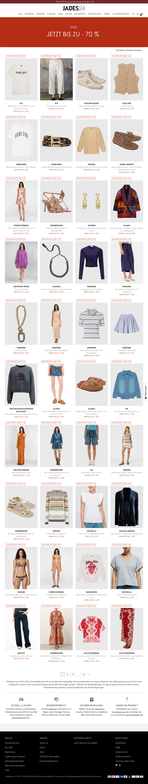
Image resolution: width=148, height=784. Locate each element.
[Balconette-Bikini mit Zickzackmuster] (21, 568)
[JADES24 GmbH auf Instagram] (120, 765)
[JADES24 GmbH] (74, 8)
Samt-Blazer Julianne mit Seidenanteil (127, 534)
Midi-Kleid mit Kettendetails (56, 350)
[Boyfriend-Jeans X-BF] (56, 79)
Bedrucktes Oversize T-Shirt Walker (21, 167)
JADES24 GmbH (28, 776)
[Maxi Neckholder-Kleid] (21, 446)
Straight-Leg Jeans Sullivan (21, 656)
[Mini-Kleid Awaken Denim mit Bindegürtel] (56, 446)
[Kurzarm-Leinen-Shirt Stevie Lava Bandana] (91, 629)
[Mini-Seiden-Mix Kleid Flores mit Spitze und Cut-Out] (21, 201)
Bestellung (10, 751)
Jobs (41, 751)
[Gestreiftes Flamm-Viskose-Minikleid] (126, 446)
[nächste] (102, 1)
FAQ (7, 770)
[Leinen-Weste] (126, 79)
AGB (117, 747)
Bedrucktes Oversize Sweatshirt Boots (21, 414)
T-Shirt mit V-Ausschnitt (127, 595)
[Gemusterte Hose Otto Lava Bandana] (126, 629)
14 (84, 674)
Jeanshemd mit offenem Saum (127, 411)
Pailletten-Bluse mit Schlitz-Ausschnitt (92, 167)
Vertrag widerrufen (124, 761)
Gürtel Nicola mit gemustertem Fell (56, 167)
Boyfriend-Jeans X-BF (56, 106)
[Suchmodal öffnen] (133, 14)
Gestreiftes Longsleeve (56, 534)
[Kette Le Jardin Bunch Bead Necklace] (56, 262)
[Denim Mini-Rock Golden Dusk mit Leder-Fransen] (56, 385)
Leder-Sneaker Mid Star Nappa (92, 106)
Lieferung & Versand (15, 756)
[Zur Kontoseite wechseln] (138, 14)
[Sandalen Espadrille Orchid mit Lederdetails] (21, 507)
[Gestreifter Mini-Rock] (126, 324)
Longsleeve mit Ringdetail (91, 289)
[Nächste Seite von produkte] (88, 674)
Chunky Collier (21, 350)
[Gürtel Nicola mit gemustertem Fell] (56, 140)
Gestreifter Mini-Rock (127, 350)
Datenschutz (121, 751)
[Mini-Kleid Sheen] (21, 262)
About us (43, 742)
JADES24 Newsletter (49, 756)
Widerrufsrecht (123, 756)
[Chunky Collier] (21, 324)
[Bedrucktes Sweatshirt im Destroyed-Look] (91, 568)
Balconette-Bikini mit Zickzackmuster (21, 595)
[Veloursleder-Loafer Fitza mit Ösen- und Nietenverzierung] (126, 140)
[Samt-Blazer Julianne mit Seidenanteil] (126, 507)
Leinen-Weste (126, 106)
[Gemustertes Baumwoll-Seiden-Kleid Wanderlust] (56, 629)
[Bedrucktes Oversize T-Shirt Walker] (21, 140)
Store (42, 747)
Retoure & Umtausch (15, 765)
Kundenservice (118, 712)
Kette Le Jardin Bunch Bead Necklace (56, 289)
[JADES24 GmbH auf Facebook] (116, 765)
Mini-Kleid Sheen (21, 289)
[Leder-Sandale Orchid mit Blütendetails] (56, 201)
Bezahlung (99, 709)
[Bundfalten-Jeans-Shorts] (91, 446)
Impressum (120, 742)
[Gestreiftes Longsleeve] (56, 507)
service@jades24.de (134, 715)
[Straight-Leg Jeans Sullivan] (21, 629)
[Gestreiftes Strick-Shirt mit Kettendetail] (91, 324)
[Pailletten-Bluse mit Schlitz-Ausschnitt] (91, 140)
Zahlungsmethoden (14, 761)
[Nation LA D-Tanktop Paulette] (91, 507)
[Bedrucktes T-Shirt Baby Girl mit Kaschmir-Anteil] (21, 79)
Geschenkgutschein (48, 761)
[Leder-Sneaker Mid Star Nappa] (91, 79)
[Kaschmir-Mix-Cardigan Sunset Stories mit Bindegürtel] (126, 201)
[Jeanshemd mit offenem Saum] (126, 385)
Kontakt (9, 747)
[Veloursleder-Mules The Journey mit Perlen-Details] (91, 385)
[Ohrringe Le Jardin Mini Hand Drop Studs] (91, 201)
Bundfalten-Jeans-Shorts (91, 472)
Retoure (53, 709)
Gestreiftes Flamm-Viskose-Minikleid (126, 472)
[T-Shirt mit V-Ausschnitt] (126, 568)
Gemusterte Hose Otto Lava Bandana (127, 656)
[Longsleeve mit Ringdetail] (91, 262)
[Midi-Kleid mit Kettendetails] (56, 324)
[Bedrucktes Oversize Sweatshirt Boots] (21, 385)
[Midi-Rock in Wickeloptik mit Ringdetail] (126, 262)
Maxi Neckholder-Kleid (21, 472)
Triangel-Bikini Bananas (56, 595)
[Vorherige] (45, 1)
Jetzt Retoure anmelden (86, 742)
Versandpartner (19, 717)
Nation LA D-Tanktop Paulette (91, 534)
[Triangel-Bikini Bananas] (56, 568)
